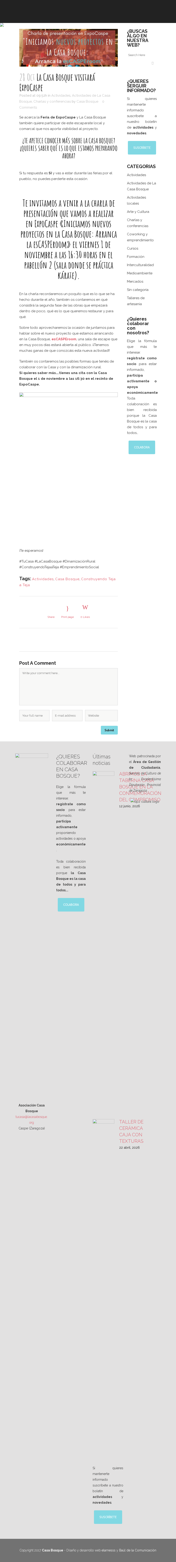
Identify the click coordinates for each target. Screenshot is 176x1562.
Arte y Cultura (138, 212)
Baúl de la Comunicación (137, 1550)
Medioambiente (139, 273)
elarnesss (109, 1550)
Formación (135, 257)
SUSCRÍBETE (142, 147)
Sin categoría (137, 290)
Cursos (132, 248)
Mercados (135, 281)
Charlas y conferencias (52, 101)
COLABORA (142, 447)
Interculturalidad (140, 265)
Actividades (60, 95)
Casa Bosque (87, 101)
